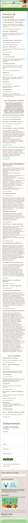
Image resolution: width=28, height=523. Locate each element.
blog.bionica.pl (6, 369)
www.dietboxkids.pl (7, 221)
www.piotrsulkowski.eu (7, 516)
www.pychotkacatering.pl (9, 308)
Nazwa (5, 444)
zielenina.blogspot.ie (8, 52)
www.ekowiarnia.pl (7, 126)
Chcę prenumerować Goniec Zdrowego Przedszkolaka (11, 465)
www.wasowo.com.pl (8, 376)
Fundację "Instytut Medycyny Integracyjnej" (17, 520)
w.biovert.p (6, 416)
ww (3, 416)
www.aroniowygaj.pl (7, 389)
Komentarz (5, 431)
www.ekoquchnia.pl (7, 83)
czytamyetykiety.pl (7, 91)
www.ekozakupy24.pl (8, 400)
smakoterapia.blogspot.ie (9, 56)
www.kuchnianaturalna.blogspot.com (12, 70)
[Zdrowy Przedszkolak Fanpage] (14, 3)
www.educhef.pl (6, 159)
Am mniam (5, 38)
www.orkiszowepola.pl (8, 362)
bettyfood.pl (5, 278)
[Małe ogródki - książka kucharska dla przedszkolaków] (14, 503)
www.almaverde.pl (16, 119)
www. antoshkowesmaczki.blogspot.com (12, 29)
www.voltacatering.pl (8, 195)
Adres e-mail (6, 448)
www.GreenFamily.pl (8, 409)
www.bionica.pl (6, 366)
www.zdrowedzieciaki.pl (8, 283)
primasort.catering (7, 191)
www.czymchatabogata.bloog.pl (10, 44)
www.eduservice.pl (7, 288)
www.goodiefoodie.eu (8, 240)
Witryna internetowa (7, 453)
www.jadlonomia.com (8, 74)
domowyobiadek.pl (7, 145)
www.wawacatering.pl (7, 260)
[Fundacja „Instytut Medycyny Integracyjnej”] (14, 484)
